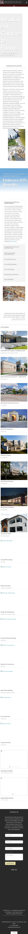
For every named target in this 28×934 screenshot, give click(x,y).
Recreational (11, 353)
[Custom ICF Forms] (14, 732)
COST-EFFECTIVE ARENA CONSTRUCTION (13, 350)
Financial (3, 431)
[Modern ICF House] (14, 575)
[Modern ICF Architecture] (14, 653)
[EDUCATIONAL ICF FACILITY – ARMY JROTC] (14, 366)
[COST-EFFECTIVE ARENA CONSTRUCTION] (14, 340)
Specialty (16, 353)
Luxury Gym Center (6, 533)
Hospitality (7, 692)
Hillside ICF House (6, 455)
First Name (8, 832)
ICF (7, 353)
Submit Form (10, 863)
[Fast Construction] (14, 706)
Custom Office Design (6, 559)
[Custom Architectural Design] (14, 627)
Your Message (8, 852)
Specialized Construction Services (10, 403)
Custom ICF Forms (6, 742)
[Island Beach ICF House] (14, 470)
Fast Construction (5, 716)
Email (6, 845)
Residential (4, 457)
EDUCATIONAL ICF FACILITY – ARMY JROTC (13, 377)
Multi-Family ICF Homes (7, 507)
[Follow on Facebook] (12, 919)
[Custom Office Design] (14, 549)
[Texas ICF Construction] (14, 418)
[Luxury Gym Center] (14, 523)
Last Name (7, 839)
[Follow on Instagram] (15, 919)
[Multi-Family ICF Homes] (14, 497)
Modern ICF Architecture (7, 664)
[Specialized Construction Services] (14, 392)
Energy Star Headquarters (7, 612)
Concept (2, 588)
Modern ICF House (6, 586)
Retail (13, 692)
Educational (3, 353)
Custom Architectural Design (8, 638)
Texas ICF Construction (7, 429)
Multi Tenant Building (6, 690)
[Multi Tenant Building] (14, 680)
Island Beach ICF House (7, 481)
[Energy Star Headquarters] (14, 601)
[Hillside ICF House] (14, 444)
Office (3, 535)
